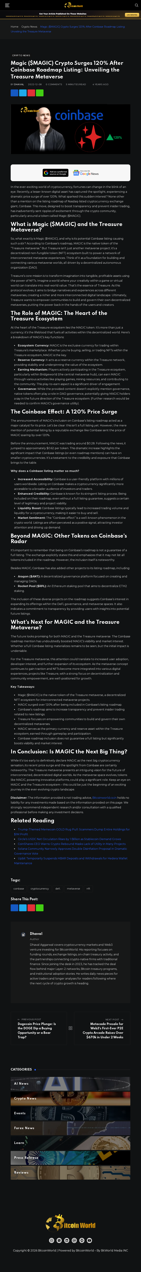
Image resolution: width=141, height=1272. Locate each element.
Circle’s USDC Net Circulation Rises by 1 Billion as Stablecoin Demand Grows (69, 839)
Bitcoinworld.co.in (104, 797)
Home (14, 26)
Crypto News (29, 26)
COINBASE (18, 888)
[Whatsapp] (40, 92)
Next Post (112, 1019)
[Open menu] (7, 5)
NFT (88, 888)
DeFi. (58, 888)
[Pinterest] (31, 92)
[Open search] (136, 5)
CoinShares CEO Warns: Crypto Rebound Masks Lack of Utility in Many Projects (72, 844)
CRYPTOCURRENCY (40, 888)
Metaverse (73, 888)
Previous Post (31, 1019)
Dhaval (19, 84)
